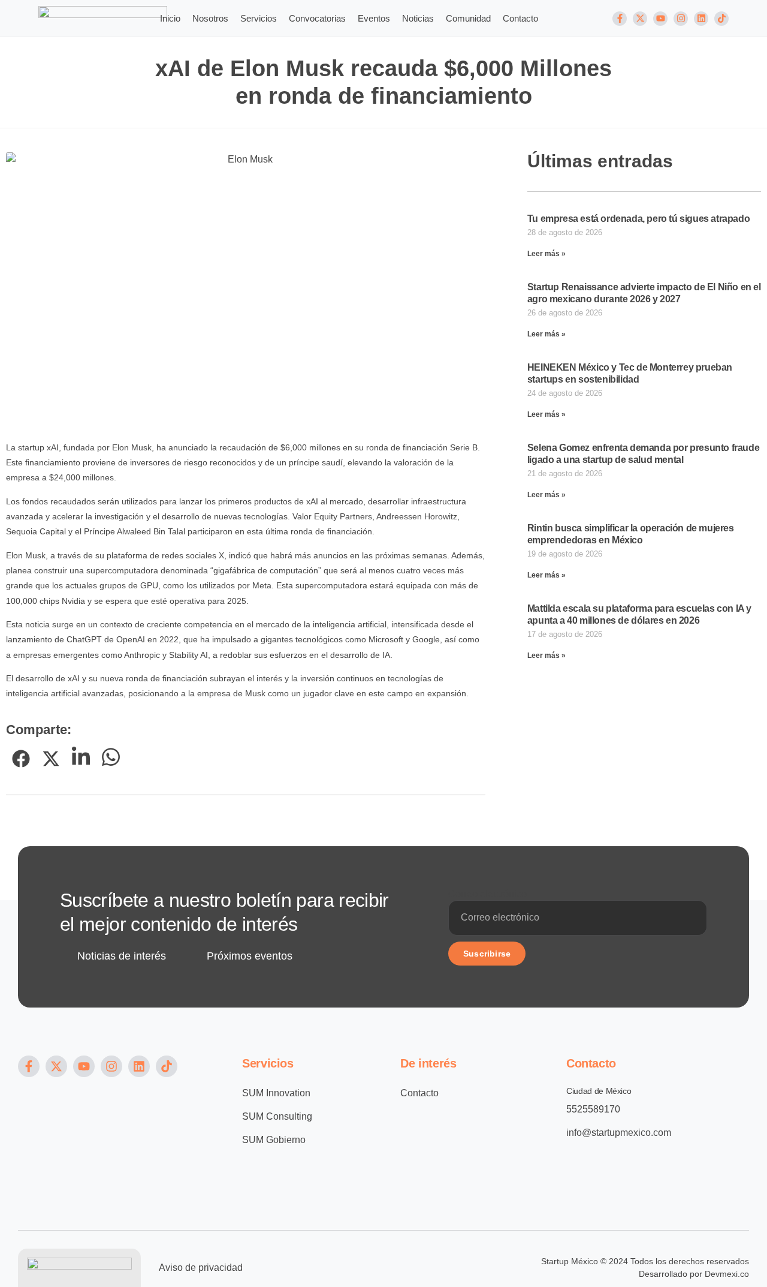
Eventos (374, 18)
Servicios (258, 18)
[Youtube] (660, 18)
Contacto (520, 18)
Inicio (170, 18)
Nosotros (210, 18)
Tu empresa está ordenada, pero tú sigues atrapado (638, 219)
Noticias (418, 18)
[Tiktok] (721, 18)
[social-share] (21, 759)
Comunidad (468, 18)
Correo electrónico (487, 894)
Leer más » (546, 253)
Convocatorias (317, 18)
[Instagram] (681, 18)
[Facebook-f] (619, 18)
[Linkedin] (701, 18)
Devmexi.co (727, 1274)
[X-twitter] (640, 18)
